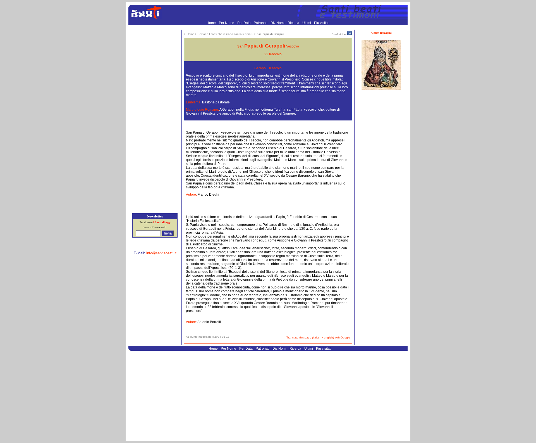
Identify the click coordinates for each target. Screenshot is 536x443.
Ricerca (294, 23)
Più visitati (321, 23)
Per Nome (227, 23)
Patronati (261, 23)
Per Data (244, 23)
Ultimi (307, 23)
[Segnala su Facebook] (349, 34)
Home (212, 23)
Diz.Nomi (278, 23)
